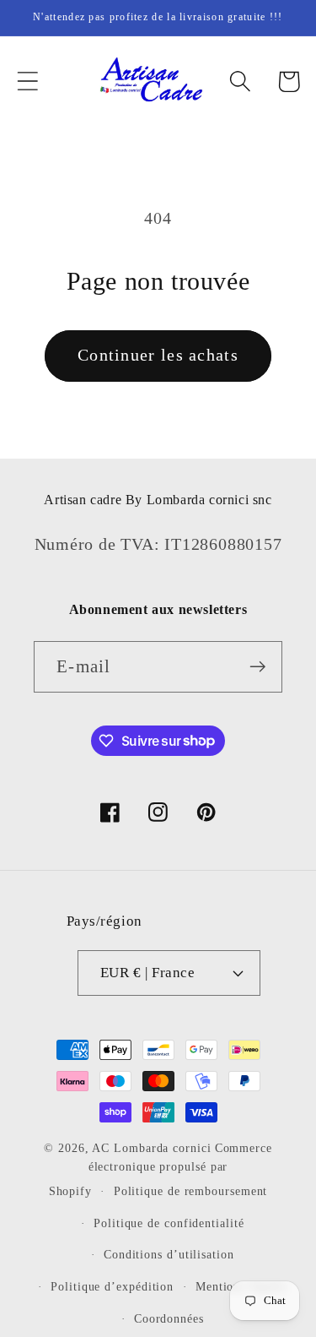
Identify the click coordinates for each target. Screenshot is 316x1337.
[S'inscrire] (257, 667)
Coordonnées (169, 1318)
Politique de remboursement (191, 1191)
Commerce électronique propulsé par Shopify (160, 1169)
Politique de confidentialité (169, 1223)
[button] (27, 81)
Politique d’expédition (112, 1286)
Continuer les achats (158, 355)
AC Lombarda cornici (151, 1148)
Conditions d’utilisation (169, 1254)
